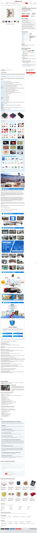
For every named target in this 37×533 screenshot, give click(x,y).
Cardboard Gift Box (18, 5)
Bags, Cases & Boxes (5, 5)
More (1, 526)
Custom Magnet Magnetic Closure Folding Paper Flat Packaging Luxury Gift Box (11, 488)
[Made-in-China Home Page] (18, 1)
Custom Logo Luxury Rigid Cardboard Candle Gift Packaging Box (18, 488)
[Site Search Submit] (26, 3)
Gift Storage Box (16, 523)
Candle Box (28, 506)
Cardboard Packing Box (4, 523)
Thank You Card (2, 506)
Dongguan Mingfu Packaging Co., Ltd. (27, 10)
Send (6, 473)
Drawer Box (19, 509)
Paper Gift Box (14, 5)
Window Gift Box (3, 518)
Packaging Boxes (9, 516)
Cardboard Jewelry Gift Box (23, 523)
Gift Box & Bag (10, 5)
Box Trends (32, 523)
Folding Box (11, 509)
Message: (4, 467)
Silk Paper (11, 506)
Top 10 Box (28, 523)
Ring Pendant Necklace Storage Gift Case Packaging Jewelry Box (25, 499)
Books (28, 509)
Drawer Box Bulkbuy (3, 525)
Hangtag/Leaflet (20, 506)
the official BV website (17, 382)
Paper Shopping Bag (3, 516)
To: (4, 465)
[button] (1, 1)
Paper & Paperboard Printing (16, 516)
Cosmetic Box (2, 509)
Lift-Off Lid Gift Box (23, 516)
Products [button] (7, 3)
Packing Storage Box (10, 523)
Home (1, 5)
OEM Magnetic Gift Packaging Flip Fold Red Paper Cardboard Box (32, 499)
